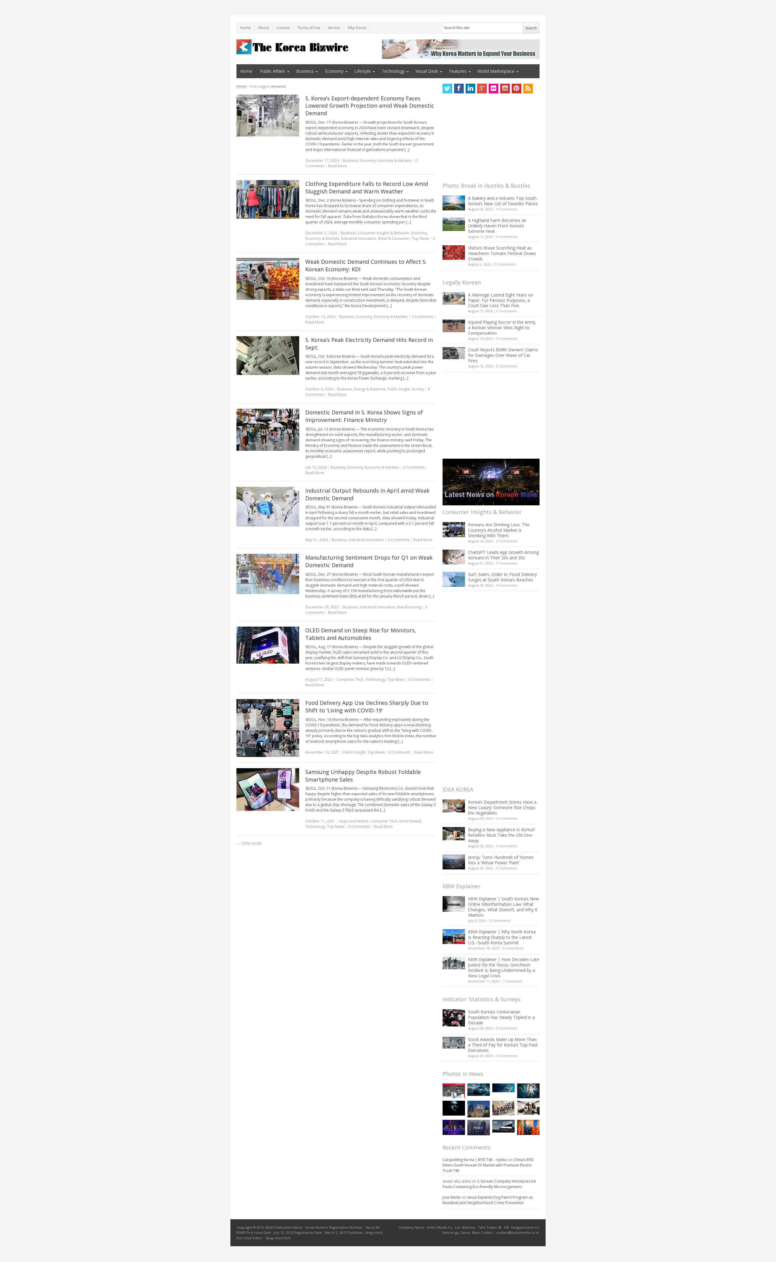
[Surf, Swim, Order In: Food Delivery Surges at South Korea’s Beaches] (454, 579)
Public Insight (398, 389)
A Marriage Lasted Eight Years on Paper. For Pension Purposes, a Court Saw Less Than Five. (500, 300)
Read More (337, 166)
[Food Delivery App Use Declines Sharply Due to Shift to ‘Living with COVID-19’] (267, 728)
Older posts (249, 843)
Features (458, 71)
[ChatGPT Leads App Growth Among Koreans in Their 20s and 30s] (454, 557)
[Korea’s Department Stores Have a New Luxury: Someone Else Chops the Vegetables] (454, 805)
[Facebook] (459, 88)
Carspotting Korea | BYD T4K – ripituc (475, 1159)
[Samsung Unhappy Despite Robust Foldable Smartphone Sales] (267, 789)
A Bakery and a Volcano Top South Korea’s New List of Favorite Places (503, 200)
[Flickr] (493, 88)
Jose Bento (452, 1197)
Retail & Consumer (394, 238)
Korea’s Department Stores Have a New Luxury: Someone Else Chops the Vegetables (502, 807)
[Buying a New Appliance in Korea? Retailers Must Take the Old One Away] (454, 833)
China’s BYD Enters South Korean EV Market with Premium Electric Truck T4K (488, 1165)
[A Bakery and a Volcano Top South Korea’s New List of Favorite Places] (454, 203)
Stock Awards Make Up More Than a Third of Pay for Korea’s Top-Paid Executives (502, 1044)
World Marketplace (495, 71)
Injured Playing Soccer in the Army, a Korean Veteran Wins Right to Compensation (502, 327)
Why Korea (357, 27)
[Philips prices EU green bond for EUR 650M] (478, 1109)
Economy (334, 71)
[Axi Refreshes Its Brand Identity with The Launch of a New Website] (503, 1126)
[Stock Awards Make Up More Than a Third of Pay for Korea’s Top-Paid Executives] (454, 1043)
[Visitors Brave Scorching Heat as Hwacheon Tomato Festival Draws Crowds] (454, 252)
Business (305, 71)
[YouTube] (505, 88)
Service (334, 27)
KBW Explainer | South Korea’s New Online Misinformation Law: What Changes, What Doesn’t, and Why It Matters (503, 907)
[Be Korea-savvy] (293, 46)
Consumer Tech (349, 679)
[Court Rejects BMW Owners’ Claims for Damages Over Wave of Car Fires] (454, 353)
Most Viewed (410, 821)
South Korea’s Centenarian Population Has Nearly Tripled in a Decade (501, 1017)
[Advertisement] (488, 139)
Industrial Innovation (358, 238)
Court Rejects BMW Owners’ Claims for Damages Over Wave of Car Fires (503, 355)
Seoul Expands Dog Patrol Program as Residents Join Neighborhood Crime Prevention (488, 1200)
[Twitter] (447, 88)
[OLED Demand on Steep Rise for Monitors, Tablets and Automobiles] (267, 645)
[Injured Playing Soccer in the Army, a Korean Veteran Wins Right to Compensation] (454, 326)
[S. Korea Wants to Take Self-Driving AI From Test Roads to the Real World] (478, 1089)
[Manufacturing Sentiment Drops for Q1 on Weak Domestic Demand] (267, 574)
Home (245, 27)
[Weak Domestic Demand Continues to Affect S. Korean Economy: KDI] (267, 279)
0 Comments (507, 209)
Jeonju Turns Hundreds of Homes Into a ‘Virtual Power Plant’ (501, 859)
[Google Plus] (482, 88)
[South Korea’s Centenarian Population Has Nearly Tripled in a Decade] (454, 1017)
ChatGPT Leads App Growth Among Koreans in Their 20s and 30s (503, 555)
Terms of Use (308, 27)
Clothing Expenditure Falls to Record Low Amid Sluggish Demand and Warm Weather (366, 187)
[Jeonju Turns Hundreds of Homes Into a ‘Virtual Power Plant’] (454, 862)
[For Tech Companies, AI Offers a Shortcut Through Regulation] (528, 1090)
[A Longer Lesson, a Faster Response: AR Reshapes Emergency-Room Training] (454, 1090)
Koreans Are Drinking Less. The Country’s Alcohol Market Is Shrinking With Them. (499, 530)
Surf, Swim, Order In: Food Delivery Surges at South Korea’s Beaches (502, 577)
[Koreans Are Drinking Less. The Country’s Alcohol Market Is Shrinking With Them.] (454, 529)
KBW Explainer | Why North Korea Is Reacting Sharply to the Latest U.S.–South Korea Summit (502, 937)
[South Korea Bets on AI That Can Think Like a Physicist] (454, 1108)
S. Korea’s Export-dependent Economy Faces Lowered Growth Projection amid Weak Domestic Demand (369, 106)
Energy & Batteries (370, 389)
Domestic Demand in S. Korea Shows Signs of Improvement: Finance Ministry (364, 416)
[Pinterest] (516, 88)
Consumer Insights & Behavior (384, 233)
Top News (420, 238)
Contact (283, 27)
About (263, 27)
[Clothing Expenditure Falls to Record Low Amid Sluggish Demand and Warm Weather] (267, 199)
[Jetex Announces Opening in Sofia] (528, 1127)
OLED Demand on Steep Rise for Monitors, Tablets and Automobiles (360, 634)
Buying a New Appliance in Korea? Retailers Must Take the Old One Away (501, 835)
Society (418, 389)
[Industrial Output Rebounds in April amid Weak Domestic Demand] (267, 507)
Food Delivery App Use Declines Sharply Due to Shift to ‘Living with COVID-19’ (366, 706)
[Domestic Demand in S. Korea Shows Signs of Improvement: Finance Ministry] (267, 429)
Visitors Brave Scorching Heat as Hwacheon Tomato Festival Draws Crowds (502, 253)
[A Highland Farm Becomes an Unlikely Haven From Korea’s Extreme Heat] (454, 224)
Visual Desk (427, 71)
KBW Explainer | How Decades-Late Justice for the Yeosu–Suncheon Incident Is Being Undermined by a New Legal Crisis (503, 967)
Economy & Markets (394, 160)
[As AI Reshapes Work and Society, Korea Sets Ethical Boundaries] (503, 1087)
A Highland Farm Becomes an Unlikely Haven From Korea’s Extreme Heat (497, 225)
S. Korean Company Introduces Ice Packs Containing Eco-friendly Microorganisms (489, 1184)
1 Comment (512, 981)
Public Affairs (272, 71)
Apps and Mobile (354, 821)
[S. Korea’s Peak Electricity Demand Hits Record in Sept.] (267, 355)
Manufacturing (409, 607)
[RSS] (528, 88)
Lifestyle (362, 71)
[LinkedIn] (470, 88)
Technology (393, 71)
